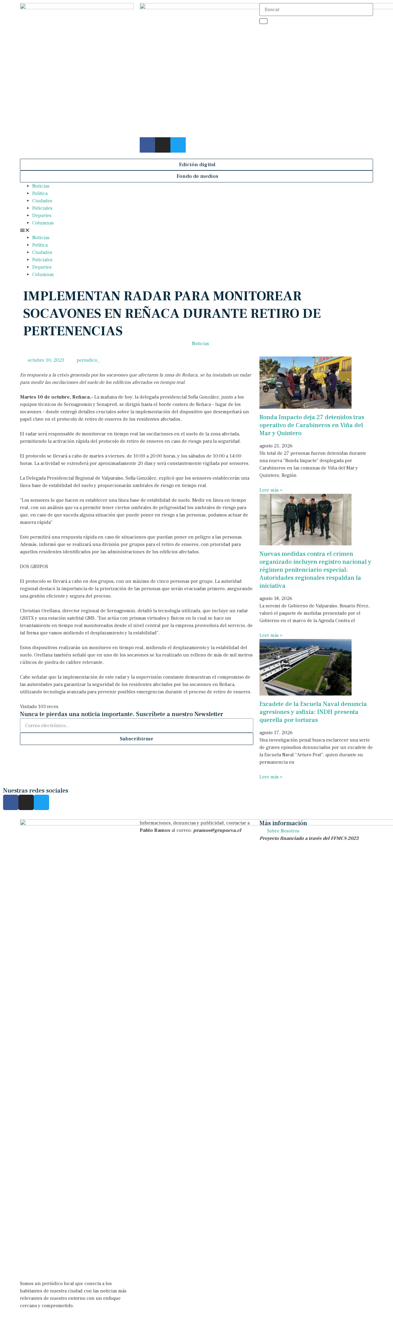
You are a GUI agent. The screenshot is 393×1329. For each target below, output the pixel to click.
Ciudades (42, 201)
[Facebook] (147, 145)
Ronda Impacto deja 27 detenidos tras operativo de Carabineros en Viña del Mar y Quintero (311, 425)
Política (40, 193)
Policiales (42, 208)
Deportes (42, 215)
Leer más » (270, 490)
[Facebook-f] (10, 802)
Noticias (40, 186)
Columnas (43, 223)
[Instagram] (162, 145)
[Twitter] (178, 145)
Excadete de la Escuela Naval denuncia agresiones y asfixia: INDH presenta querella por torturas (313, 712)
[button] (196, 164)
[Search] (263, 21)
